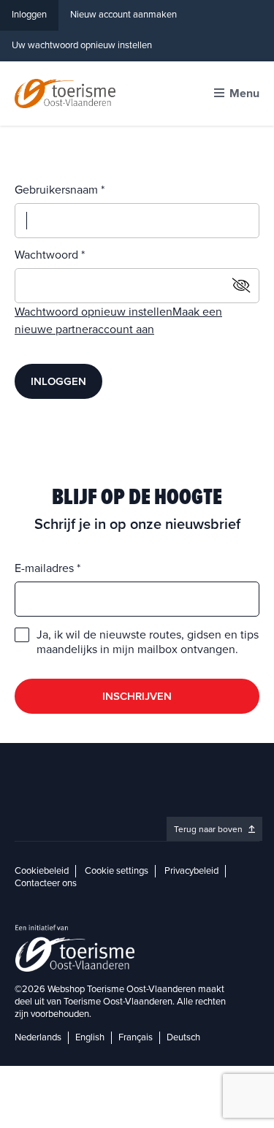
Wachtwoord (48, 255)
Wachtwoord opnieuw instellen (93, 312)
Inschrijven (137, 696)
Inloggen (29, 14)
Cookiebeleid (42, 871)
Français (135, 1037)
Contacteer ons (46, 883)
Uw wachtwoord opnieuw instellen (82, 45)
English (89, 1037)
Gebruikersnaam (58, 190)
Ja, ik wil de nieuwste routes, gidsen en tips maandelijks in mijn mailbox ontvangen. (148, 642)
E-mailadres (46, 568)
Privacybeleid (191, 871)
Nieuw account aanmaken (123, 14)
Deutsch (183, 1037)
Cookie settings (116, 871)
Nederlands (38, 1037)
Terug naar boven (209, 829)
